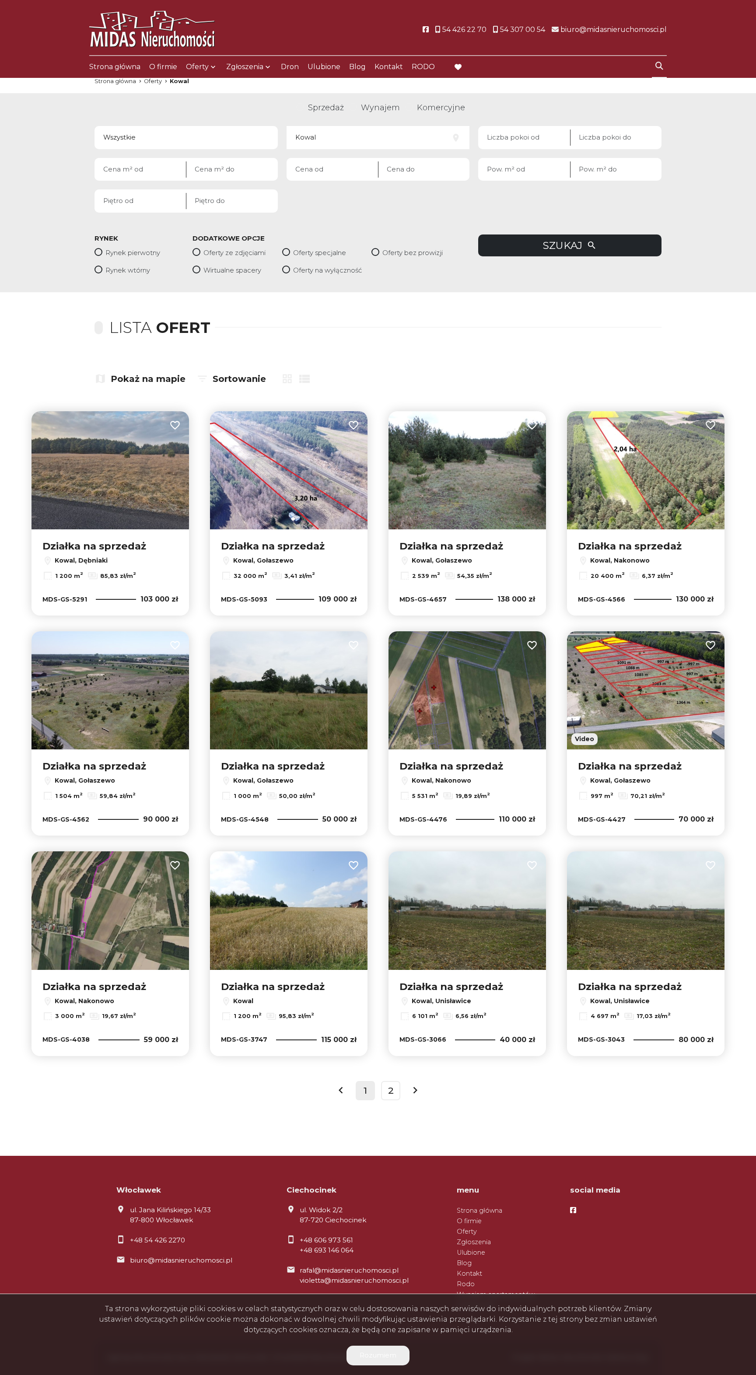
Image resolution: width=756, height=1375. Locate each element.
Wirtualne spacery (232, 270)
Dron (290, 67)
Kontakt (388, 67)
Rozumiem (378, 1355)
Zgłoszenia (474, 1242)
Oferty (197, 67)
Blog (357, 67)
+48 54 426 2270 (157, 1240)
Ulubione (324, 67)
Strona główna (114, 67)
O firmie (163, 67)
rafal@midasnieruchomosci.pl (349, 1270)
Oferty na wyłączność (327, 270)
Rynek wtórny (127, 270)
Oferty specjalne (319, 252)
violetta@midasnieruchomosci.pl (354, 1280)
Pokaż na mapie (148, 379)
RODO (423, 67)
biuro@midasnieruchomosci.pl (181, 1260)
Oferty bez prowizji (412, 252)
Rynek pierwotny (132, 252)
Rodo (466, 1284)
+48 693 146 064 (327, 1250)
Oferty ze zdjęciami (234, 252)
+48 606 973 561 (326, 1240)
